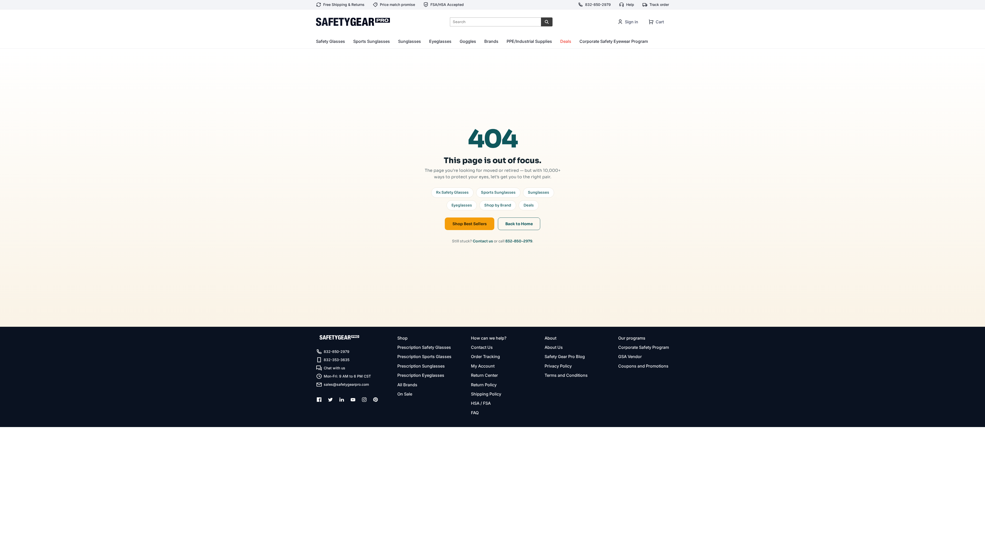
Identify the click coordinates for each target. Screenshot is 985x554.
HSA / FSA (481, 403)
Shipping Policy (486, 394)
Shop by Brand (497, 205)
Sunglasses (409, 41)
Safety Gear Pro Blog (565, 356)
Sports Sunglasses (371, 41)
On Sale (404, 394)
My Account (483, 366)
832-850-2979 (518, 241)
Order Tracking (485, 356)
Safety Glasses (330, 41)
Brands (491, 41)
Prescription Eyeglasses (420, 375)
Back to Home (519, 223)
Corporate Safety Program (643, 347)
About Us (554, 347)
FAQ (475, 412)
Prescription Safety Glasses (424, 347)
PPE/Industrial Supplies (529, 41)
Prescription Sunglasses (421, 366)
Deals (565, 41)
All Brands (407, 384)
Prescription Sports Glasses (424, 356)
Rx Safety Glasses (452, 192)
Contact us (483, 241)
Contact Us (482, 347)
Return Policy (484, 384)
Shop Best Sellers (469, 223)
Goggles (468, 41)
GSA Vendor (630, 356)
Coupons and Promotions (643, 366)
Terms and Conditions (566, 375)
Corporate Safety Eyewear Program (613, 41)
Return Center (484, 375)
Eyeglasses (440, 41)
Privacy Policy (558, 366)
